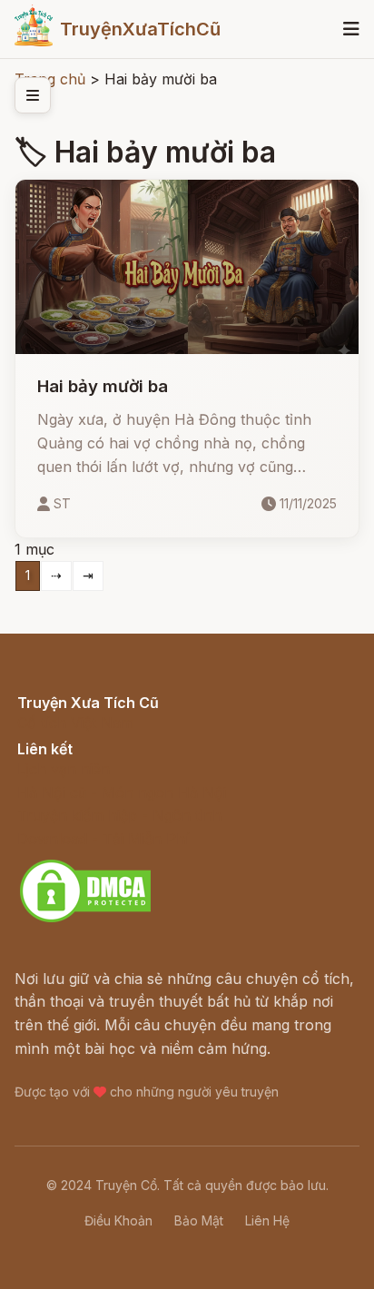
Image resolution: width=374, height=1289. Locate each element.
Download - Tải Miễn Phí (103, 839)
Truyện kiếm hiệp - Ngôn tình (119, 815)
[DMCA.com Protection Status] (85, 919)
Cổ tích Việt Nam (75, 722)
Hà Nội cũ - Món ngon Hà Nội (121, 792)
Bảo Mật (198, 1220)
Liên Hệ (267, 1220)
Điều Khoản (118, 1220)
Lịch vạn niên (63, 769)
